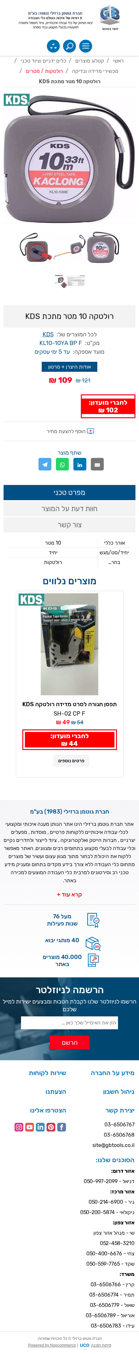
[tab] (70, 492)
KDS (48, 334)
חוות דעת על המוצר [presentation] (69, 508)
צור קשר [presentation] (70, 524)
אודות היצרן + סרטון (69, 367)
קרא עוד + (69, 894)
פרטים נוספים (71, 761)
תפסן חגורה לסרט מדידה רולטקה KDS (69, 704)
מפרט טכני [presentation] (69, 492)
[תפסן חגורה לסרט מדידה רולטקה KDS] (69, 644)
